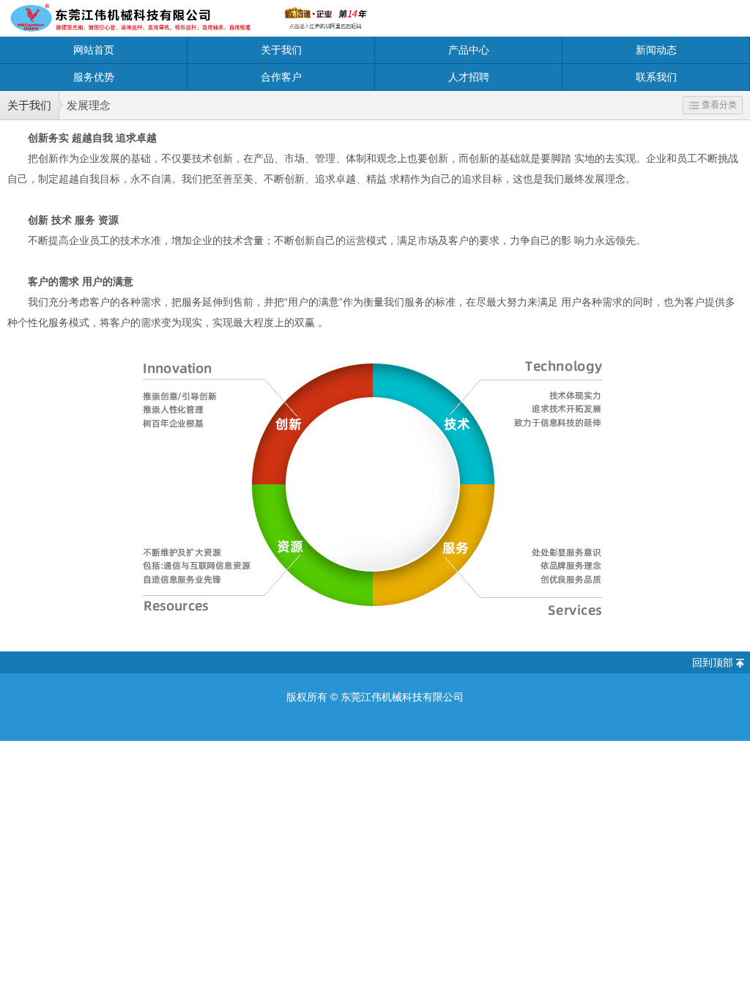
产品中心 (468, 50)
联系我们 (656, 77)
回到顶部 (712, 662)
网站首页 (93, 50)
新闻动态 (656, 50)
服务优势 (93, 77)
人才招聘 (468, 77)
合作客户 (281, 77)
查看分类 (719, 105)
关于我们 (281, 50)
